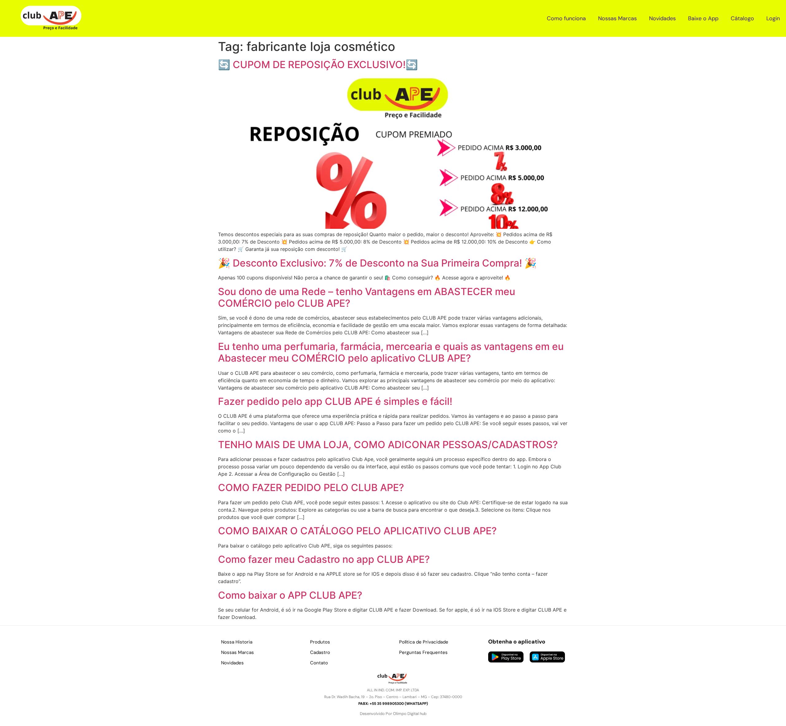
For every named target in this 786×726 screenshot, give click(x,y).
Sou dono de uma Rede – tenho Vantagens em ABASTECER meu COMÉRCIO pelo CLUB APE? (366, 297)
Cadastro (320, 652)
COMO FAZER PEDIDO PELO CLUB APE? (311, 488)
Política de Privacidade (423, 642)
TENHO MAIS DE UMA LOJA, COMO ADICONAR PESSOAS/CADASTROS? (388, 445)
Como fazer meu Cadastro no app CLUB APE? (324, 559)
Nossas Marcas (617, 18)
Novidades (662, 18)
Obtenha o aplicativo (516, 641)
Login (773, 18)
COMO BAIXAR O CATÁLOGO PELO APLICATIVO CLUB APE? (357, 531)
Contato (319, 663)
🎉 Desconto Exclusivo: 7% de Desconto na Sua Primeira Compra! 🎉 (377, 263)
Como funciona (566, 18)
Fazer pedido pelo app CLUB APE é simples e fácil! (335, 401)
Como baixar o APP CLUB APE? (290, 595)
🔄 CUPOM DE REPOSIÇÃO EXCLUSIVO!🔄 (318, 65)
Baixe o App (703, 18)
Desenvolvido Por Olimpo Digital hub (393, 713)
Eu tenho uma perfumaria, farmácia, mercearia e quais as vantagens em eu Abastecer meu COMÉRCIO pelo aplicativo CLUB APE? (391, 352)
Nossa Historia (236, 642)
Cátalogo (742, 18)
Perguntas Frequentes (423, 652)
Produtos (320, 642)
